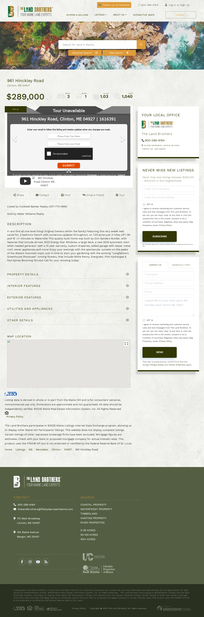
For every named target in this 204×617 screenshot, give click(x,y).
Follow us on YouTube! (116, 5)
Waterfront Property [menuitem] (96, 509)
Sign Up (185, 5)
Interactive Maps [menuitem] (143, 15)
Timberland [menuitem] (88, 513)
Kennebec (42, 449)
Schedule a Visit (181, 265)
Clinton (56, 449)
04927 (68, 449)
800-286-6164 (149, 5)
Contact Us (147, 149)
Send (159, 352)
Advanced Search (81, 52)
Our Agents (160, 149)
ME (31, 449)
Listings (20, 449)
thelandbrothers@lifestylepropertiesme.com (45, 509)
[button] (141, 44)
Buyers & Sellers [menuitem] (77, 15)
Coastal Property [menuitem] (93, 504)
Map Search (116, 52)
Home (8, 449)
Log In (172, 5)
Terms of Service (177, 365)
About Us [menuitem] (118, 14)
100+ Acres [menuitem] (87, 539)
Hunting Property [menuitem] (93, 518)
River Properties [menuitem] (92, 522)
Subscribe (160, 236)
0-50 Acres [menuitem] (87, 530)
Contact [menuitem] (181, 15)
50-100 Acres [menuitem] (89, 534)
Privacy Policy (14, 416)
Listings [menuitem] (100, 14)
